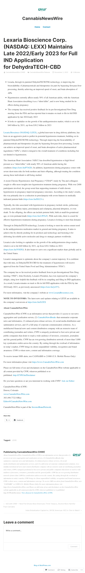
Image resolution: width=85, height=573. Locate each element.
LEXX (14, 440)
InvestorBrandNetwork (41, 407)
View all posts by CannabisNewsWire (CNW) (37, 493)
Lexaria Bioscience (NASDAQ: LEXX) (20, 132)
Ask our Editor (68, 380)
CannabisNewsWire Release (40, 72)
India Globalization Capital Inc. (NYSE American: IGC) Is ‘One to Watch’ (53, 510)
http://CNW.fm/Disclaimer (24, 375)
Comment (73, 546)
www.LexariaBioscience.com (61, 292)
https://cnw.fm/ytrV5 (49, 286)
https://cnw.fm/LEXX (37, 302)
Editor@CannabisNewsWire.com (18, 401)
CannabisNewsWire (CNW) (15, 72)
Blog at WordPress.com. (42, 565)
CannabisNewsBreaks (47, 317)
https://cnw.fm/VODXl (13, 249)
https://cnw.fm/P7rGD (22, 167)
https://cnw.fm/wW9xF (37, 215)
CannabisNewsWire (42, 18)
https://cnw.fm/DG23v (33, 199)
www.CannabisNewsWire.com (16, 394)
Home (37, 27)
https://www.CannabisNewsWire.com (48, 362)
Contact (46, 27)
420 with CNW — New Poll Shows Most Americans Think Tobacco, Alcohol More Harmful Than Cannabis (39, 505)
